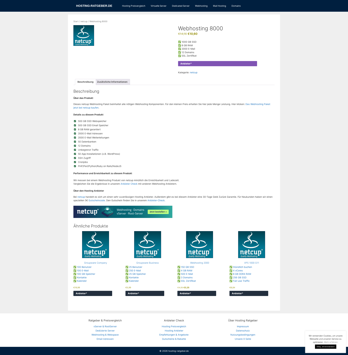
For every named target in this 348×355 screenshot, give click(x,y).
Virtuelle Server (159, 5)
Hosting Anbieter (174, 330)
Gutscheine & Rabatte (174, 339)
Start (76, 21)
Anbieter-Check (156, 200)
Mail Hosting (219, 5)
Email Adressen (105, 339)
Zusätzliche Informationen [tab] (112, 81)
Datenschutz (243, 330)
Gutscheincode (96, 200)
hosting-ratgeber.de (94, 5)
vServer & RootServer (105, 326)
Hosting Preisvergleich (133, 5)
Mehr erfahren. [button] (331, 342)
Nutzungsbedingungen (242, 334)
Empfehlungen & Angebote (174, 334)
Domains (236, 5)
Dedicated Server (181, 5)
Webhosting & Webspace (105, 334)
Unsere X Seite (243, 339)
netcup (84, 21)
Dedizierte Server (105, 330)
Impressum (243, 326)
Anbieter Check (129, 183)
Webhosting (201, 5)
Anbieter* (186, 63)
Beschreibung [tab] (85, 81)
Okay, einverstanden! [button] (326, 346)
